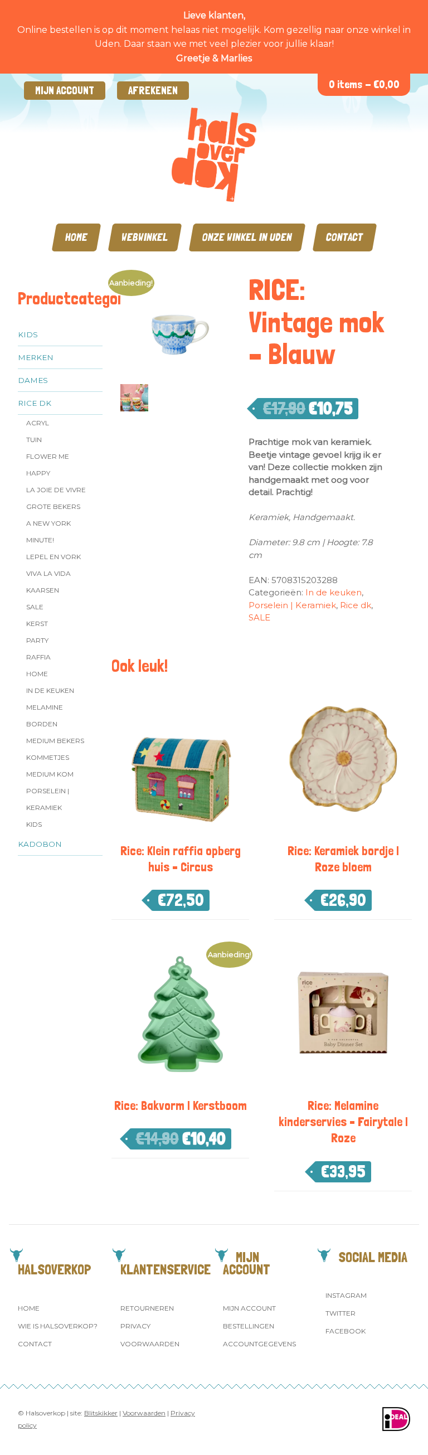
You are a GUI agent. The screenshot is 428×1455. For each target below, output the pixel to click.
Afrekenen (153, 90)
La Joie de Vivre (56, 490)
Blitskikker (101, 1413)
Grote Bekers (53, 506)
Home (76, 237)
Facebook (345, 1331)
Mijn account (64, 90)
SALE (34, 607)
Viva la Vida (48, 573)
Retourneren (147, 1308)
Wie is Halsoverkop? (58, 1326)
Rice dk (34, 403)
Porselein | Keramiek (47, 799)
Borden (41, 724)
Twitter (340, 1313)
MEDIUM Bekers (55, 740)
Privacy (135, 1326)
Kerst (37, 623)
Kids (28, 334)
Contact (344, 237)
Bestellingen (248, 1326)
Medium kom (50, 774)
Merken (36, 357)
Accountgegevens (259, 1344)
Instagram (346, 1295)
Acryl (37, 423)
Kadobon (40, 844)
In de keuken (50, 690)
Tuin (34, 439)
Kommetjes (47, 757)
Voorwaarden (149, 1344)
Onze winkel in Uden (247, 237)
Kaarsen (42, 590)
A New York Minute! (48, 531)
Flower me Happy (47, 464)
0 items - (364, 84)
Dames (33, 380)
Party (37, 640)
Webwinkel (144, 237)
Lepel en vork (53, 556)
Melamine (44, 707)
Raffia (38, 657)
